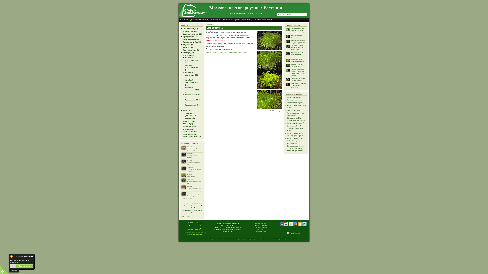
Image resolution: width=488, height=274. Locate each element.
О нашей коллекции (262, 20)
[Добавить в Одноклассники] (300, 224)
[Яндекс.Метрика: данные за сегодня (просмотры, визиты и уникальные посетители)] (293, 233)
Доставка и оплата (199, 20)
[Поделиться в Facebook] (282, 224)
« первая (185, 203)
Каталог (184, 20)
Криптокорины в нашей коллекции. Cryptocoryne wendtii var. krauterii (191, 196)
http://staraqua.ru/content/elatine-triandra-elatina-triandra (226, 52)
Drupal (199, 226)
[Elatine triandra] (269, 49)
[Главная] (193, 17)
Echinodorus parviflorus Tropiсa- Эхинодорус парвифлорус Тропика (295, 148)
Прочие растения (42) (191, 50)
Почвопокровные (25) (191, 39)
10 (191, 207)
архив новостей (186, 216)
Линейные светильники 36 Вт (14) (192, 75)
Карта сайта (260, 229)
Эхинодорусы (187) (190, 29)
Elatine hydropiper (191, 176)
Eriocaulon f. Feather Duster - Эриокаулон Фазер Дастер (297, 47)
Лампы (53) (187, 111)
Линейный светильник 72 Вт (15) (191, 82)
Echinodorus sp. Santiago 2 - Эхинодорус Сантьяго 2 (298, 86)
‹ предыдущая (196, 203)
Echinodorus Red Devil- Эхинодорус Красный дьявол (295, 128)
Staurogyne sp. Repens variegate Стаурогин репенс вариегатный (298, 31)
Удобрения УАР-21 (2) (191, 126)
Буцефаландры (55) (190, 37)
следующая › (187, 210)
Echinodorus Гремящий (295, 123)
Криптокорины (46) (190, 31)
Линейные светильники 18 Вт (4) (192, 67)
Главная (210, 24)
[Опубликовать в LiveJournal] (291, 224)
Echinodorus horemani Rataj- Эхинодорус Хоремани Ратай (295, 141)
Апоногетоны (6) (189, 47)
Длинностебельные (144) (192, 34)
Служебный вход (260, 231)
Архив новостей (242, 20)
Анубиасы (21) (188, 45)
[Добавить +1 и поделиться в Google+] (286, 224)
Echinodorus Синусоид (295, 103)
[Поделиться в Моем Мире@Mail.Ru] (295, 224)
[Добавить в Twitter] (304, 224)
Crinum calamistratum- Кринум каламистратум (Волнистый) (295, 113)
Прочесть (14, 270)
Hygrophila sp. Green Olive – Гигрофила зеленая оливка (297, 55)
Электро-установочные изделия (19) (190, 116)
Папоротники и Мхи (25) (192, 42)
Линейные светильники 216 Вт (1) (192, 90)
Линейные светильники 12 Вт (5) (192, 60)
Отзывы (227, 20)
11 (195, 207)
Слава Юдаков (197, 223)
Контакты (216, 20)
